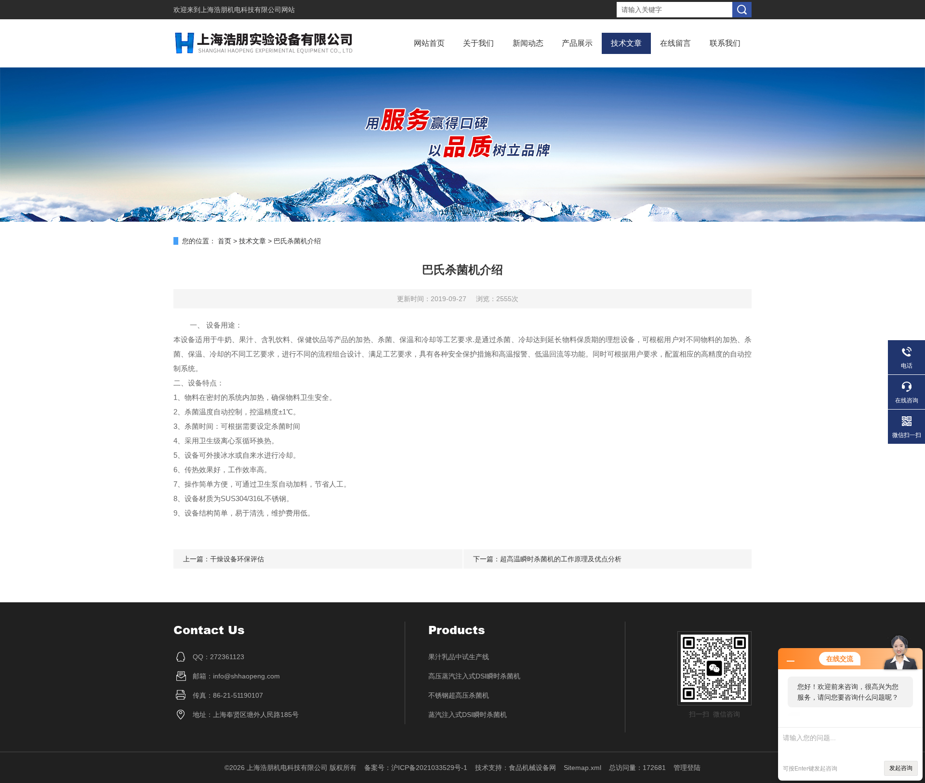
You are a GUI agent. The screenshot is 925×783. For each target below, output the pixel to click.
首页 (224, 241)
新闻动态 (528, 43)
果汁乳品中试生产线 (458, 657)
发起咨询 (900, 768)
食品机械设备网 (532, 767)
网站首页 (429, 43)
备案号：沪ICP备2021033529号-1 (415, 767)
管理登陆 (687, 767)
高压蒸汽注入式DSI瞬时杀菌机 (474, 676)
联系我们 (725, 43)
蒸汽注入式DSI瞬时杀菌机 (467, 714)
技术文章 (626, 43)
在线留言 (675, 43)
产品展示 (577, 43)
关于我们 (478, 43)
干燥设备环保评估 (237, 559)
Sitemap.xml (582, 767)
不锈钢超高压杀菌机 (458, 695)
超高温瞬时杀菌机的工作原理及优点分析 (560, 559)
